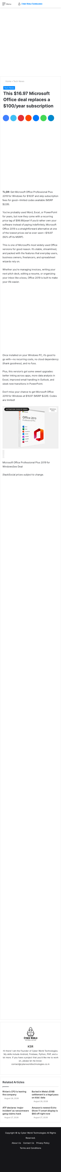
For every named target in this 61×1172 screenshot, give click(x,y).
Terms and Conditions (30, 1148)
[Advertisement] (30, 41)
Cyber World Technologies (33, 1133)
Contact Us (28, 1143)
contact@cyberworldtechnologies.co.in (30, 1064)
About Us (16, 1143)
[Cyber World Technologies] (30, 3)
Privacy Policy (42, 1143)
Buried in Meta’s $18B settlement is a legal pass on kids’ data (45, 1094)
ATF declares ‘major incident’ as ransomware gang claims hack (16, 1110)
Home (8, 81)
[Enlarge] (3, 454)
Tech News (18, 81)
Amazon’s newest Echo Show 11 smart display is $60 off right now (45, 1110)
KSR (30, 1046)
